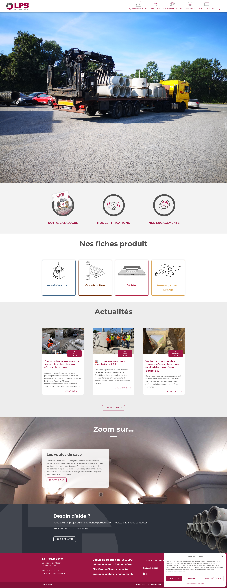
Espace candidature (155, 482)
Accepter (174, 578)
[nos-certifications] (164, 125)
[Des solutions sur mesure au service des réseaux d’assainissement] (63, 263)
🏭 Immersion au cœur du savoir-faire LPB (112, 285)
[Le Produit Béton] (17, 6)
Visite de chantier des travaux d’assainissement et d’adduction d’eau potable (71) (162, 288)
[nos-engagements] (113, 125)
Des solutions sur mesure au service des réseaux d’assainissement (61, 286)
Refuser (191, 578)
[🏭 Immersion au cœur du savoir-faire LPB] (114, 263)
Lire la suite (70, 313)
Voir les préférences (212, 578)
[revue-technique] (63, 125)
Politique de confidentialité (195, 584)
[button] (222, 556)
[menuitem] (139, 6)
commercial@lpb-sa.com (53, 496)
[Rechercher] (218, 6)
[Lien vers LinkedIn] (145, 496)
